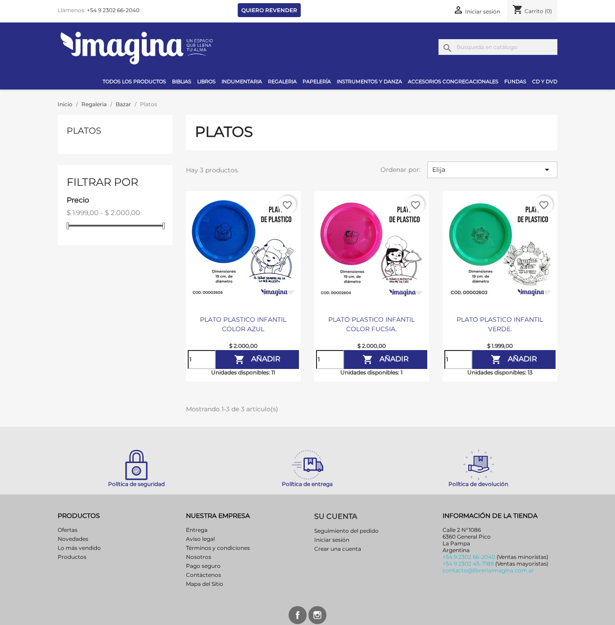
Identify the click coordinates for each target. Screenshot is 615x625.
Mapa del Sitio (204, 583)
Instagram (317, 615)
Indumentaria (242, 81)
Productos (72, 556)
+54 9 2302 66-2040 (113, 10)
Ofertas (67, 529)
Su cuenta (335, 516)
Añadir (257, 359)
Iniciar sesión (331, 539)
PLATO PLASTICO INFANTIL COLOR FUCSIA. (371, 324)
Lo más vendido (79, 547)
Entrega (197, 529)
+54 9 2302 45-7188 (468, 563)
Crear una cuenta (337, 548)
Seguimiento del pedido (346, 530)
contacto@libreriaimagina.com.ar (488, 570)
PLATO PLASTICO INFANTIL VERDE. (500, 324)
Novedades (73, 538)
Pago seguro (203, 565)
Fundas (515, 81)
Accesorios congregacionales (453, 81)
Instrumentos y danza (369, 81)
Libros (206, 81)
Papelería (317, 81)
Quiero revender (269, 10)
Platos (84, 130)
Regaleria (282, 81)
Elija (492, 169)
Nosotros (198, 556)
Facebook (298, 615)
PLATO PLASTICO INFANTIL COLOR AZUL (243, 324)
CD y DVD (544, 81)
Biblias (181, 81)
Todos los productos (134, 81)
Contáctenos (203, 574)
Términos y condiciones (218, 547)
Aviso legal (200, 538)
